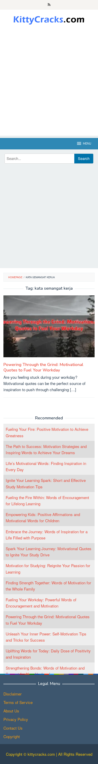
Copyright (11, 736)
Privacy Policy (15, 719)
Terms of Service (18, 702)
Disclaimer (12, 694)
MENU (87, 144)
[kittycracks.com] (49, 19)
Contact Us (13, 728)
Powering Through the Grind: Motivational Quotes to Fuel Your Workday (43, 367)
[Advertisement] (49, 86)
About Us (11, 711)
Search (84, 158)
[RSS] (49, 5)
